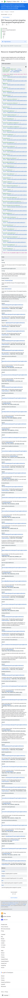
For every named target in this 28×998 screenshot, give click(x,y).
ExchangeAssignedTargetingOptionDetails (17, 210)
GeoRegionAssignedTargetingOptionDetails (17, 195)
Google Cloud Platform (5, 982)
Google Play (3, 965)
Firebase (3, 957)
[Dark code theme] (26, 67)
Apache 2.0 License (11, 904)
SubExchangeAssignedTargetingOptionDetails (13, 755)
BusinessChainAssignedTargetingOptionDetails (14, 787)
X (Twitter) (3, 945)
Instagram (3, 940)
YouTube (3, 947)
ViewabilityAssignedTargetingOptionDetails (13, 631)
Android (2, 952)
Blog (2, 936)
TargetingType (17, 70)
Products (6, 11)
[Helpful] (9, 14)
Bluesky (2, 938)
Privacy (6, 991)
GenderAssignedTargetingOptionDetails (16, 108)
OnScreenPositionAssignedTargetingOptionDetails (14, 511)
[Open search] (21, 1)
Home (2, 11)
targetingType (5, 308)
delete (3, 876)
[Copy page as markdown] (7, 24)
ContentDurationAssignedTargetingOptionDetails (14, 798)
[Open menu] (2, 1)
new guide (16, 6)
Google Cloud (3, 963)
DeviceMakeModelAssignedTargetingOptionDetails (14, 581)
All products (3, 986)
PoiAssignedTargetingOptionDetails (16, 222)
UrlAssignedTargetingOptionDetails (16, 88)
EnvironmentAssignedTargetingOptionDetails (13, 593)
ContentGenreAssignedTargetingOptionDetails (14, 860)
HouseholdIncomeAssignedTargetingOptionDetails (14, 497)
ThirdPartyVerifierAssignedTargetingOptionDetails (15, 766)
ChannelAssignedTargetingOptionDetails (17, 76)
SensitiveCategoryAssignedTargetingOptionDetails (15, 724)
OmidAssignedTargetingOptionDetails (16, 242)
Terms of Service (4, 926)
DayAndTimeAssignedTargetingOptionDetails (13, 340)
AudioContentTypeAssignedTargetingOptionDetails (14, 848)
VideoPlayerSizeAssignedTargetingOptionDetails (14, 398)
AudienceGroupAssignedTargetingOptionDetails (14, 473)
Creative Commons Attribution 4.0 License (10, 902)
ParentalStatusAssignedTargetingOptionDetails (14, 424)
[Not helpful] (11, 14)
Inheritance (16, 71)
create (3, 871)
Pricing (2, 930)
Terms (2, 991)
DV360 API (12, 11)
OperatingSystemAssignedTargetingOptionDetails (14, 567)
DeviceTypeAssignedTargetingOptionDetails (13, 463)
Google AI (3, 984)
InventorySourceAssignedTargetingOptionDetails (14, 604)
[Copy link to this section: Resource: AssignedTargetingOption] (2, 54)
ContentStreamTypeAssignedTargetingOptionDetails (15, 811)
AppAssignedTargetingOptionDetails (16, 84)
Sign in (25, 1)
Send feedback (6, 17)
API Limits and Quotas (5, 928)
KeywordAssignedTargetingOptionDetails (17, 155)
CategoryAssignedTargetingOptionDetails (17, 179)
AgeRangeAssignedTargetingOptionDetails (17, 96)
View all (2, 967)
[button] (14, 41)
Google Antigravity (5, 961)
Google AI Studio (4, 959)
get (2, 880)
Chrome (2, 954)
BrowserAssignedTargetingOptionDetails (17, 139)
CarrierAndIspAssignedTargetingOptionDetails (14, 523)
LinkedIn (2, 942)
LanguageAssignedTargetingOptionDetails (17, 191)
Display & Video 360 (13, 1)
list (3, 885)
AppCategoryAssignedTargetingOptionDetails (13, 314)
